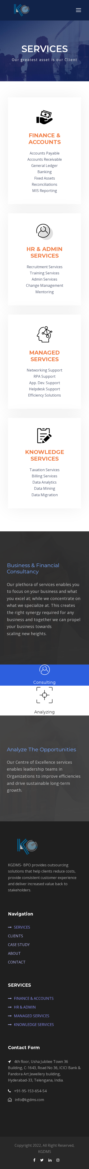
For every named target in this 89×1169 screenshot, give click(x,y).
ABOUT (14, 953)
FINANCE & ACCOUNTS (34, 998)
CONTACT (17, 962)
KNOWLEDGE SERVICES (34, 1024)
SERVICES (22, 927)
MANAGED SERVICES (31, 1015)
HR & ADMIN (25, 1007)
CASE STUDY (19, 944)
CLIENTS (15, 935)
